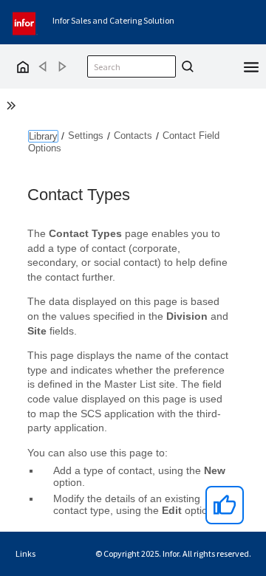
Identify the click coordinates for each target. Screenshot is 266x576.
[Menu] (251, 66)
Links (25, 553)
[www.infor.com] (25, 22)
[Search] (185, 66)
